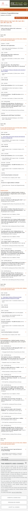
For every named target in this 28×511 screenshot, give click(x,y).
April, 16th (3, 22)
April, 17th (9, 22)
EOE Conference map (6, 21)
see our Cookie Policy (17, 492)
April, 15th (21, 21)
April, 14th (15, 21)
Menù (2, 9)
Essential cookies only (14, 497)
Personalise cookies (14, 502)
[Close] (26, 463)
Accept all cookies (14, 507)
